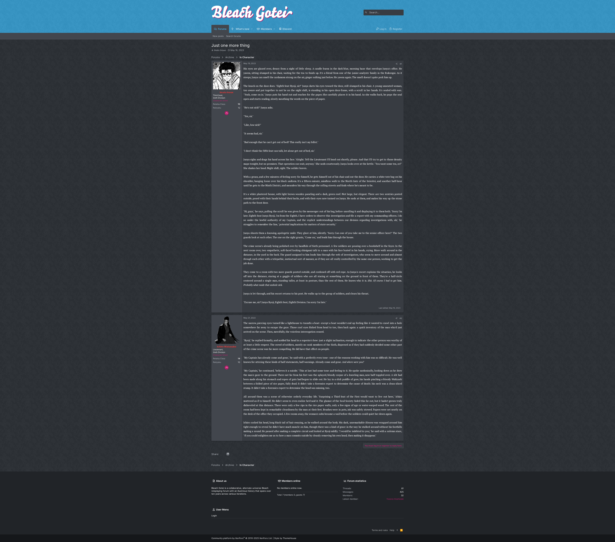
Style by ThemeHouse (285, 538)
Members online (291, 480)
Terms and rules (380, 530)
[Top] (397, 530)
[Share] (396, 63)
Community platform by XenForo (241, 538)
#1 (401, 64)
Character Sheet (220, 100)
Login (214, 515)
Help (392, 530)
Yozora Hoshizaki (395, 499)
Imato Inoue (220, 50)
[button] (252, 29)
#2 (401, 318)
